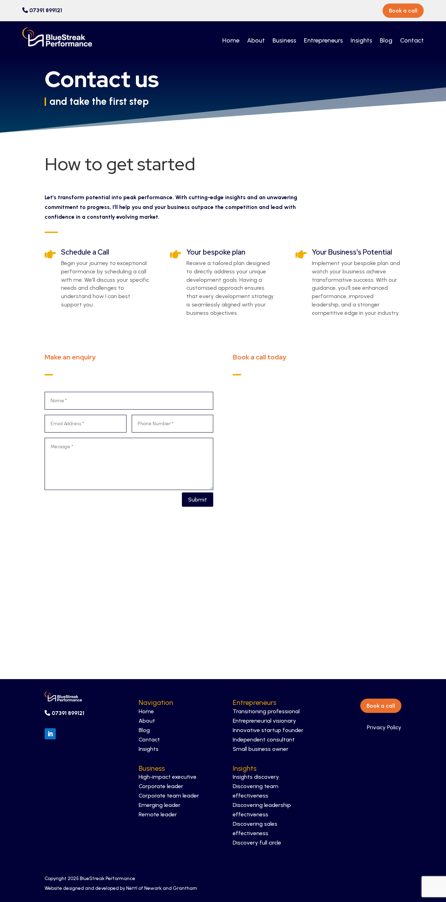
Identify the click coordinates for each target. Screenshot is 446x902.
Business (284, 40)
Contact (412, 40)
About (256, 40)
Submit (197, 499)
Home (230, 40)
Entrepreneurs (323, 40)
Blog (386, 40)
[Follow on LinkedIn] (50, 733)
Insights (361, 40)
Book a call (403, 10)
